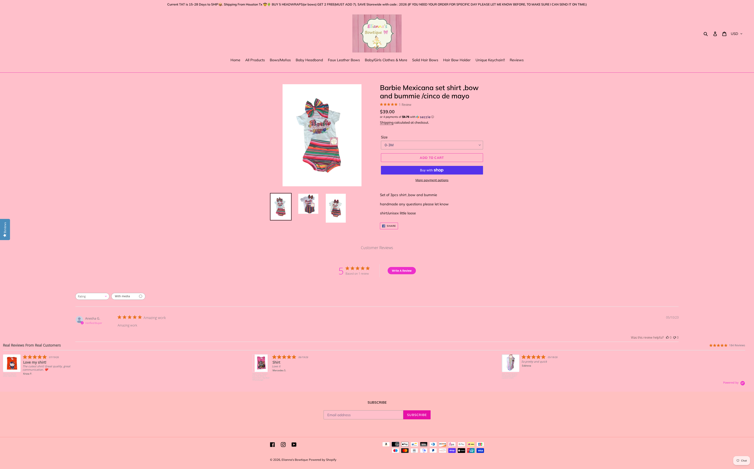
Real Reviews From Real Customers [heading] (32, 345)
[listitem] (42, 367)
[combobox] (92, 296)
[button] (432, 117)
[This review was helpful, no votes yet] (667, 337)
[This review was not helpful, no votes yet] (674, 337)
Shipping (386, 122)
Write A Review (402, 270)
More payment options (431, 180)
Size (384, 137)
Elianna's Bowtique (295, 460)
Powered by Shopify (322, 460)
